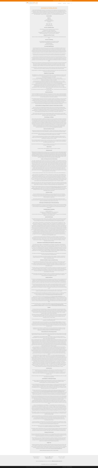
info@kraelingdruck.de (69, 0)
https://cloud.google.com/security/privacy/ (50, 297)
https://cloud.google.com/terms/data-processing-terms (55, 294)
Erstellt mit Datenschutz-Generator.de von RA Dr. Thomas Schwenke (49, 450)
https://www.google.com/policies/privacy (57, 296)
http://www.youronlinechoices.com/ (36, 188)
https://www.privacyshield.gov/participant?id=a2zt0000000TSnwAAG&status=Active (53, 391)
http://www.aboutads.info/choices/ (56, 187)
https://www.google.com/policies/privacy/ (56, 448)
